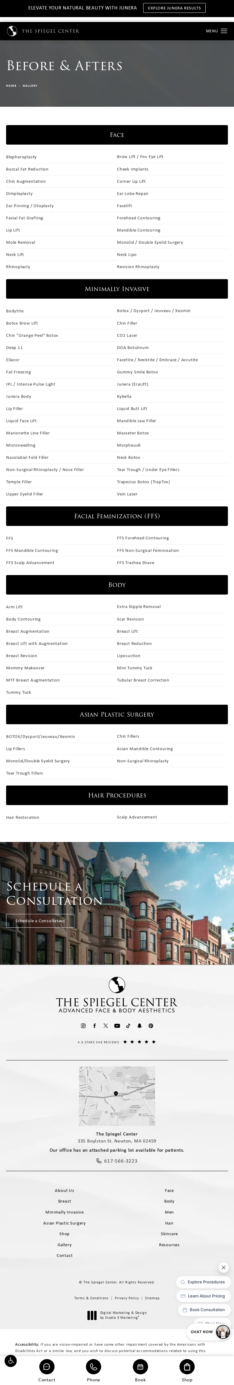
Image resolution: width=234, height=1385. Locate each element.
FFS (9, 538)
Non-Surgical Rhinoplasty (143, 761)
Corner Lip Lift (131, 181)
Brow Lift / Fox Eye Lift (140, 156)
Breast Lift (127, 631)
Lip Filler (14, 408)
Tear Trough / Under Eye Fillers (148, 469)
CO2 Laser (127, 335)
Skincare (169, 1234)
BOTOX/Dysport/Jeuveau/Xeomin (40, 736)
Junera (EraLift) (133, 384)
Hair (169, 1223)
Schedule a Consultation (40, 921)
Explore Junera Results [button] (174, 8)
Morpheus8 (129, 445)
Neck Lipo (127, 254)
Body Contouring (23, 619)
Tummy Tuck (18, 692)
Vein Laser (127, 494)
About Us (64, 1190)
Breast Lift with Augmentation (37, 643)
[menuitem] (83, 1026)
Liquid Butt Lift (132, 408)
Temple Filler (19, 482)
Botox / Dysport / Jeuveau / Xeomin (154, 311)
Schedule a (54, 893)
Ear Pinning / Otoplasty (30, 206)
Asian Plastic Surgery (64, 1223)
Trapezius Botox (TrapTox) (143, 482)
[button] (11, 1361)
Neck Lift (15, 254)
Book (140, 1379)
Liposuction (129, 656)
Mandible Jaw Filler (136, 421)
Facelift (124, 206)
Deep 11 (14, 347)
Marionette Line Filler (28, 433)
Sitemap (152, 1298)
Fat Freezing (18, 372)
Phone (93, 1379)
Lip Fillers (15, 749)
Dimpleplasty (19, 193)
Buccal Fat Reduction (27, 169)
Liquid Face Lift (21, 421)
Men (169, 1212)
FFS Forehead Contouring (143, 538)
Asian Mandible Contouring (145, 749)
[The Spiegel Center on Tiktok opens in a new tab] (128, 1026)
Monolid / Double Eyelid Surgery (150, 242)
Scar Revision (130, 619)
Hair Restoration (23, 817)
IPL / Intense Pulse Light (30, 384)
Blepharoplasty (21, 157)
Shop (187, 1379)
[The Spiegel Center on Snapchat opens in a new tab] (140, 1026)
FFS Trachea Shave (135, 562)
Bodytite (14, 311)
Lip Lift (13, 230)
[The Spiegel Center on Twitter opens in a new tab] (106, 1026)
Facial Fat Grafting (24, 218)
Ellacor (13, 360)
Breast (64, 1201)
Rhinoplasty (18, 267)
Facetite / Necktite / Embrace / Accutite (157, 360)
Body (169, 1201)
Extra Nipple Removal (139, 606)
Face (169, 1190)
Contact (46, 1379)
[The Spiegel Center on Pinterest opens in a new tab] (151, 1026)
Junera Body (18, 396)
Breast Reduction (134, 643)
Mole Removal (20, 242)
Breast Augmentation (28, 631)
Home (11, 86)
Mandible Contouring (139, 230)
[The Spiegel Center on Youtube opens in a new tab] (117, 1026)
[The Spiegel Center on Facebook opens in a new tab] (94, 1026)
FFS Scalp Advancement (30, 562)
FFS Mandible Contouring (32, 550)
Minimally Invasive (64, 1212)
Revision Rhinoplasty (138, 267)
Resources (169, 1245)
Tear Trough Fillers (24, 773)
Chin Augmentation (26, 181)
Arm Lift (14, 607)
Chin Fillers (128, 736)
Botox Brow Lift (22, 323)
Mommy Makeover (25, 668)
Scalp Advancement (137, 817)
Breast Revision (21, 656)
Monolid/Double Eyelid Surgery (38, 761)
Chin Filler (127, 323)
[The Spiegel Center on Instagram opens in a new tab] (83, 1026)
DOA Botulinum (133, 347)
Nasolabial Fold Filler (27, 457)
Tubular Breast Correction (143, 680)
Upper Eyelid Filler (24, 494)
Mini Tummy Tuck (135, 668)
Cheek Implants (133, 169)
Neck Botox (128, 457)
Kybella (124, 396)
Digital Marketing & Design (123, 1315)
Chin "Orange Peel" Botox (32, 335)
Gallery (30, 86)
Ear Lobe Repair (133, 193)
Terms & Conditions (91, 1298)
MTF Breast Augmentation (33, 680)
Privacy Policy (127, 1298)
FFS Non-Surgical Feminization (148, 550)
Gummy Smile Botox (137, 372)
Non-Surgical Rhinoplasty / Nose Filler (45, 469)
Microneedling (20, 445)
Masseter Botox (133, 433)
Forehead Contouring (139, 218)
